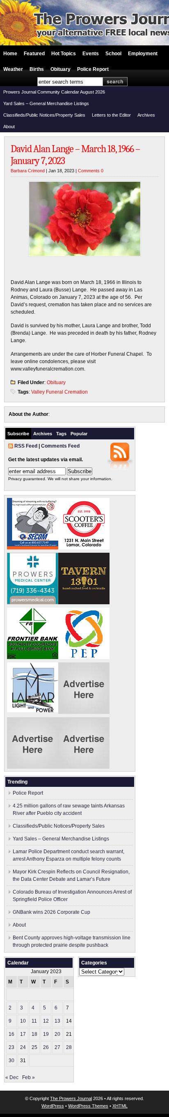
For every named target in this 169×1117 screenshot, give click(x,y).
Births (37, 69)
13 (57, 1021)
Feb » (28, 1077)
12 (46, 1021)
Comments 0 (90, 170)
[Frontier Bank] (32, 657)
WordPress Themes (88, 1105)
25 (34, 1047)
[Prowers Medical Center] (32, 602)
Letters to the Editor (111, 115)
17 (23, 1034)
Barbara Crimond (28, 170)
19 (46, 1034)
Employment (143, 53)
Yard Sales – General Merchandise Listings (46, 103)
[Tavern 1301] (84, 602)
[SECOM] (32, 548)
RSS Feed (25, 446)
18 (34, 1034)
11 (34, 1021)
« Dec (11, 1077)
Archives (146, 115)
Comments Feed (60, 446)
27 (57, 1047)
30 (11, 1060)
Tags (61, 433)
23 (11, 1047)
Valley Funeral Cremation (59, 392)
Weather (13, 69)
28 (69, 1047)
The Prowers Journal (71, 1098)
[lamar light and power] (32, 710)
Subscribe (18, 433)
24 (23, 1047)
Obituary (60, 69)
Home (10, 53)
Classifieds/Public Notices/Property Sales (44, 115)
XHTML (120, 1105)
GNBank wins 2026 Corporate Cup (51, 912)
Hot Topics (63, 53)
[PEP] (84, 657)
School (113, 53)
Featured (34, 53)
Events (90, 53)
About (9, 126)
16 (11, 1034)
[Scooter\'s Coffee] (84, 548)
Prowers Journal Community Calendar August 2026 (54, 91)
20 (57, 1034)
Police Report (93, 69)
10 (23, 1021)
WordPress (52, 1105)
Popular (79, 433)
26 (46, 1047)
